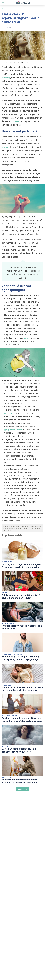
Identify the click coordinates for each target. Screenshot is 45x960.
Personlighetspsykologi (12, 654)
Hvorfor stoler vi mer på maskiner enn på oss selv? (22, 627)
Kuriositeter (7, 777)
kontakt (15, 121)
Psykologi (5, 9)
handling (6, 77)
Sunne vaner (7, 562)
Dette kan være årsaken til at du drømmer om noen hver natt (19, 750)
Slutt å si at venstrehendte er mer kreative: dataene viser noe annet (20, 781)
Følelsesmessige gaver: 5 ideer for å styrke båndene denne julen (21, 596)
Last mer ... (22, 789)
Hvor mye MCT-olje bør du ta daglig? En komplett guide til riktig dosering (21, 565)
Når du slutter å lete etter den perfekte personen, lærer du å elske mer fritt (22, 689)
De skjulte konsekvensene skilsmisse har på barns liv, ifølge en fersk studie (22, 719)
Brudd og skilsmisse (10, 716)
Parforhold (6, 685)
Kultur (4, 593)
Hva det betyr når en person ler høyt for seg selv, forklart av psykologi (21, 658)
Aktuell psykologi (9, 623)
